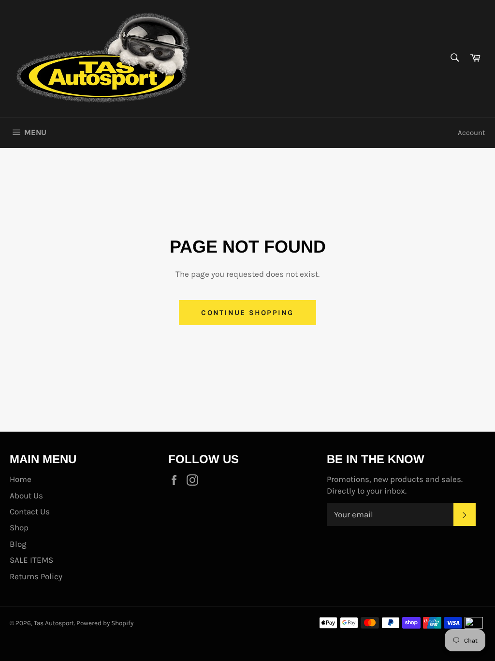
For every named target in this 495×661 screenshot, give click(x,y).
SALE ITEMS (31, 560)
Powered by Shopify (104, 623)
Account (471, 132)
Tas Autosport (54, 623)
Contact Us (30, 511)
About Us (26, 495)
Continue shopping (247, 312)
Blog (18, 544)
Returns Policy (36, 576)
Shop (19, 527)
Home (20, 479)
